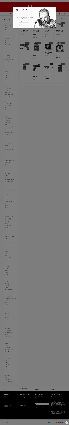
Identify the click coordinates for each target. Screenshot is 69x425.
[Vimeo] (27, 25)
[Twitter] (20, 25)
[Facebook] (22, 25)
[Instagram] (25, 25)
